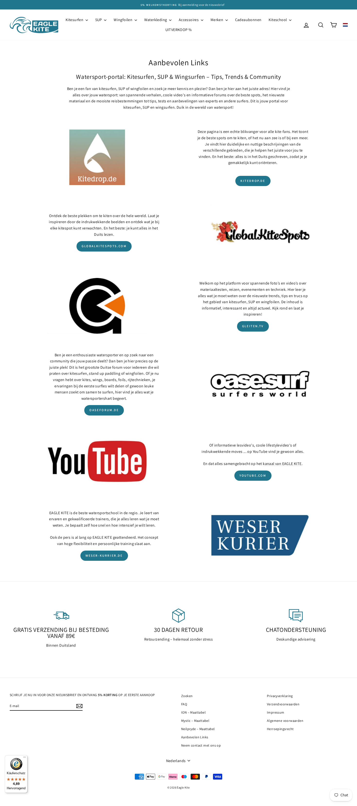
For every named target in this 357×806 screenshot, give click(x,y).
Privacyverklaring (280, 696)
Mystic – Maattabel (195, 720)
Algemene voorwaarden (285, 720)
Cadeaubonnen (248, 19)
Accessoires (189, 19)
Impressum (275, 712)
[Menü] (24, 758)
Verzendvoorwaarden (283, 704)
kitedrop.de (252, 181)
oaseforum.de (104, 410)
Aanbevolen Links (194, 737)
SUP (99, 19)
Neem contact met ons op (201, 745)
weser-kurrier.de (104, 556)
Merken (217, 19)
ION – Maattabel (193, 712)
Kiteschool (278, 19)
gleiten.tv (253, 326)
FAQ (184, 704)
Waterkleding (156, 19)
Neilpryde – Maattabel (198, 729)
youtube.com (252, 475)
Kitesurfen (75, 19)
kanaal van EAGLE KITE (282, 463)
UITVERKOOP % (178, 29)
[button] (345, 25)
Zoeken (187, 696)
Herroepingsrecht (280, 729)
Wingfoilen (123, 19)
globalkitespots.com (104, 246)
